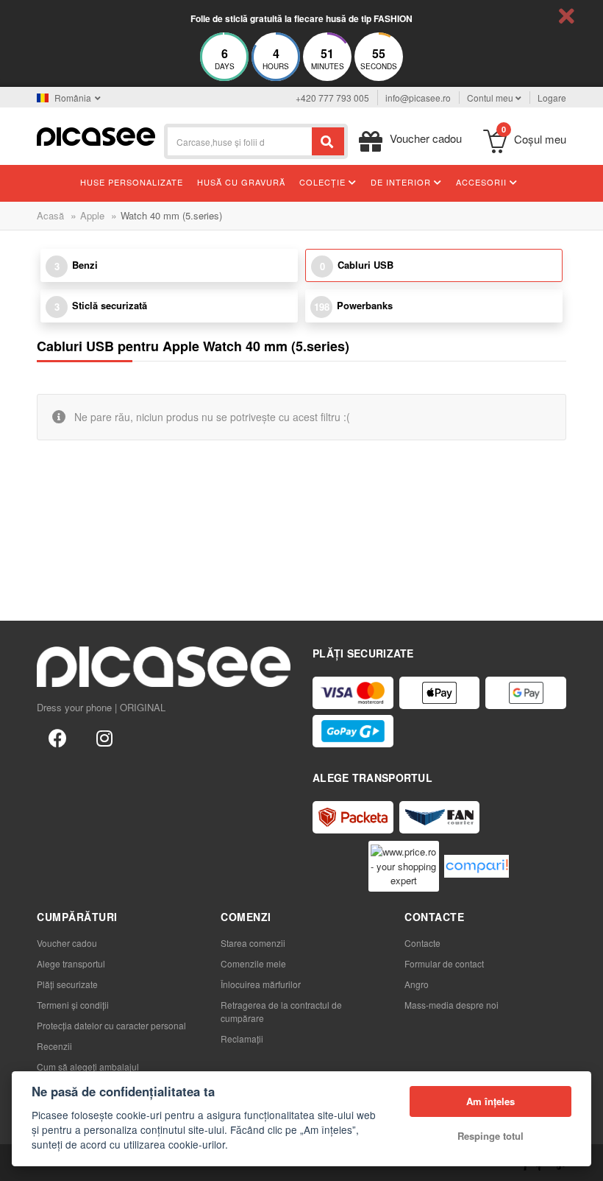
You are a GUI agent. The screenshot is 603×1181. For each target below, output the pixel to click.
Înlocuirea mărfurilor (261, 984)
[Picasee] (96, 135)
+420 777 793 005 (332, 97)
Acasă (50, 215)
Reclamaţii (242, 1038)
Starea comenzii (253, 943)
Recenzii (54, 1046)
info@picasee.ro (418, 97)
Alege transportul (71, 963)
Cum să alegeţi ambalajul (88, 1066)
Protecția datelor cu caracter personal (111, 1025)
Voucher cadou (67, 943)
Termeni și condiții (73, 1004)
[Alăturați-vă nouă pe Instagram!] (104, 737)
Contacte (422, 943)
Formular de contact (444, 963)
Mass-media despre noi (451, 1004)
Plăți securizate (67, 984)
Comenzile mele (253, 963)
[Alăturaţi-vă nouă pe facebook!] (57, 737)
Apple (92, 215)
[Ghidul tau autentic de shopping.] (476, 866)
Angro (416, 984)
